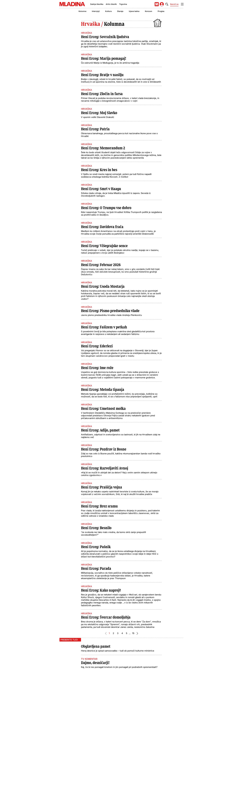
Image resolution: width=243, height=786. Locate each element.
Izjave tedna (134, 11)
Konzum (148, 11)
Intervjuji (96, 11)
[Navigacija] (182, 4)
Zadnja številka (96, 4)
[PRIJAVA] (162, 4)
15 (133, 633)
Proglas (161, 11)
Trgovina (123, 4)
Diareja (120, 11)
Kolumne (82, 11)
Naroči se (174, 4)
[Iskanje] (167, 4)
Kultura (108, 11)
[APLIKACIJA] (157, 4)
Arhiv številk (111, 4)
